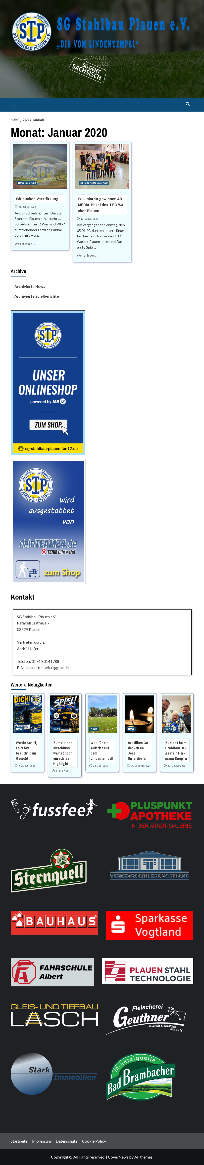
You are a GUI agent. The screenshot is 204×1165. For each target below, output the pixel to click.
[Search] (188, 104)
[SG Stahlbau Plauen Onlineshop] (48, 382)
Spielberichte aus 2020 (93, 183)
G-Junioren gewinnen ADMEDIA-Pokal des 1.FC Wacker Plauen (101, 204)
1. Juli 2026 (62, 771)
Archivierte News (29, 286)
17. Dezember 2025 (141, 765)
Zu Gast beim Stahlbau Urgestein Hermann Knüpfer (176, 750)
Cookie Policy (94, 1141)
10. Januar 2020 (89, 218)
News (19, 729)
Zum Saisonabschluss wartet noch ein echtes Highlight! (63, 753)
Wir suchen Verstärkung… (39, 199)
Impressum (41, 1141)
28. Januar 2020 (27, 206)
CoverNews (118, 1157)
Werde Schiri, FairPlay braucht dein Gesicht (26, 750)
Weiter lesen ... (25, 244)
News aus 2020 (27, 183)
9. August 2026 (27, 765)
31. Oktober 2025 (176, 765)
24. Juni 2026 (100, 765)
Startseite (19, 1141)
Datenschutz (66, 1141)
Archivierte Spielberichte (36, 296)
